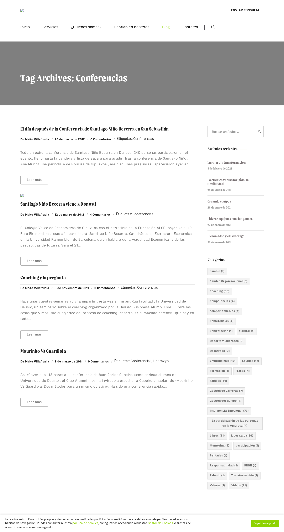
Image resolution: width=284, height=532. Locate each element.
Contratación (221, 331)
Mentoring (220, 445)
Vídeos (239, 485)
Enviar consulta (245, 10)
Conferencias (143, 139)
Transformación (244, 475)
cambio (217, 271)
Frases (243, 371)
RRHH (250, 465)
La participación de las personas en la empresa (235, 423)
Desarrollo (220, 351)
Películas (218, 455)
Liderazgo (161, 361)
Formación (219, 371)
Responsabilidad (224, 465)
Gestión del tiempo (225, 401)
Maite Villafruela (37, 139)
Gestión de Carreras (226, 391)
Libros (217, 435)
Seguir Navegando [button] (265, 523)
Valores (217, 485)
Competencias (222, 301)
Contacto (190, 27)
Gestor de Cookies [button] (160, 523)
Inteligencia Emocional (229, 410)
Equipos (250, 361)
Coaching (220, 291)
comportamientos (225, 311)
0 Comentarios (100, 139)
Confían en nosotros (131, 27)
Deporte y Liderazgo (227, 341)
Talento (217, 475)
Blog (166, 27)
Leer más (34, 180)
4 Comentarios (100, 214)
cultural (246, 331)
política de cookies (85, 523)
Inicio (25, 27)
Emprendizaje (223, 361)
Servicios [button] (50, 27)
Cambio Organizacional (229, 281)
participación (247, 445)
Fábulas (218, 381)
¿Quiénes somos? (86, 27)
